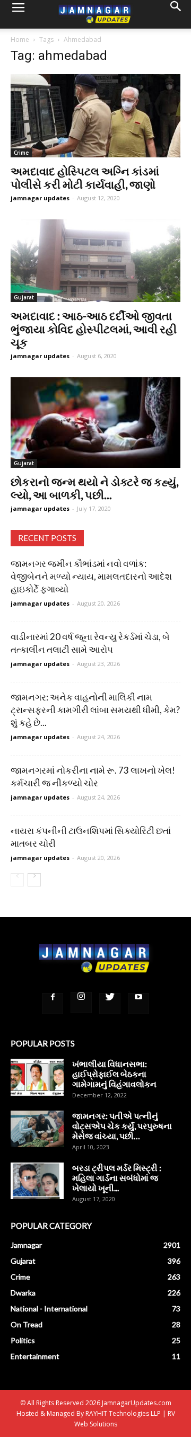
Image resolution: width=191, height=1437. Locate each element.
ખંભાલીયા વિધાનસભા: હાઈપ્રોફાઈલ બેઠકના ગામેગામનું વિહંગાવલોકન (114, 1074)
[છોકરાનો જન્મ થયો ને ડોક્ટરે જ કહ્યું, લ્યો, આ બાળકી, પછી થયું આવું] (95, 422)
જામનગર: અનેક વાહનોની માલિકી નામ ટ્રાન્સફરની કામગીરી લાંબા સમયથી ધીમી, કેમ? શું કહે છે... (95, 709)
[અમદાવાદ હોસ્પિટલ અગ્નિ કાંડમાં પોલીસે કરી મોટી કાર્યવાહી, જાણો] (95, 115)
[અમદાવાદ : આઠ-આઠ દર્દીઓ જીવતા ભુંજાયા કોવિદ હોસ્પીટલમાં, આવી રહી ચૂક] (95, 261)
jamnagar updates (40, 198)
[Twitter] (109, 1003)
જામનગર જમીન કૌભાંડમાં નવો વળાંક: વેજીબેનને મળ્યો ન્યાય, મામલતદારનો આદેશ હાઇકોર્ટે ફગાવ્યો (91, 576)
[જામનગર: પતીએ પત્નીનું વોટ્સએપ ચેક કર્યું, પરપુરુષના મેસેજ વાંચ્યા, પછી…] (37, 1129)
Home (20, 39)
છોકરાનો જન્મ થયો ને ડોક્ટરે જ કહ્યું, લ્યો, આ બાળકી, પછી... (94, 488)
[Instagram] (81, 1002)
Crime (21, 152)
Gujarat (24, 297)
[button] (176, 14)
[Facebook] (52, 1003)
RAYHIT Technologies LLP (123, 1413)
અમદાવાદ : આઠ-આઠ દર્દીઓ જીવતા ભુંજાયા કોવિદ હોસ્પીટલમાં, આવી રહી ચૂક (94, 329)
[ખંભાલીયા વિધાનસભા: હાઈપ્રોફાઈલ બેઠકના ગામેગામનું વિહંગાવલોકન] (37, 1077)
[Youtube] (138, 1003)
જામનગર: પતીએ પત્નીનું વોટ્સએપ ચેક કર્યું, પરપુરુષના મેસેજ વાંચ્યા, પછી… (122, 1126)
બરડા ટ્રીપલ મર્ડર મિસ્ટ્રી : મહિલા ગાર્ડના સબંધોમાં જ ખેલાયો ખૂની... (116, 1178)
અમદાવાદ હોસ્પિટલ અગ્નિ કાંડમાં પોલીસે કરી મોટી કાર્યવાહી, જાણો (85, 177)
